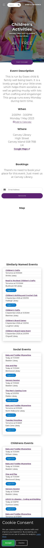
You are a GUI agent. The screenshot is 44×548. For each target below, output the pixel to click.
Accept (8, 543)
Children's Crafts (13, 270)
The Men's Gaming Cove (16, 391)
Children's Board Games (16, 321)
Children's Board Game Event (18, 331)
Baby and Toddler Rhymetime (18, 355)
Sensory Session (13, 380)
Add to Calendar (23, 122)
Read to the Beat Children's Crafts (20, 281)
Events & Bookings (33, 4)
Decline (21, 543)
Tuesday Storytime (14, 420)
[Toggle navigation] (3, 4)
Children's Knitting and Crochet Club (21, 295)
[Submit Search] (19, 5)
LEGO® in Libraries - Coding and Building (23, 499)
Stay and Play (11, 366)
